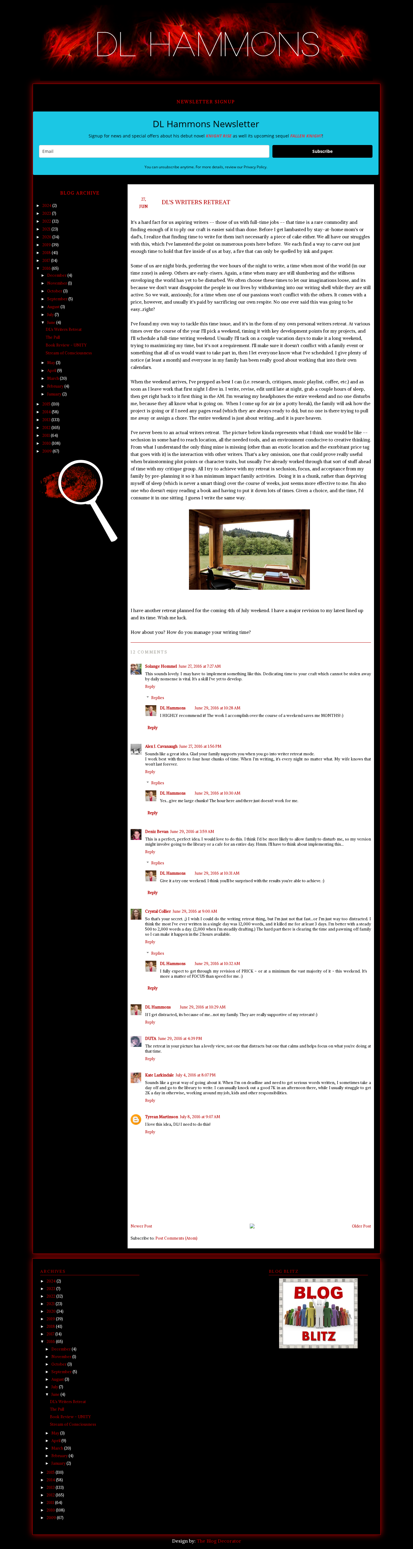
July (51, 314)
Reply (150, 686)
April (52, 370)
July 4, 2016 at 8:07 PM (196, 1075)
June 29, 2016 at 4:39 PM (180, 1038)
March (53, 378)
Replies (157, 697)
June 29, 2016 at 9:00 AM (195, 911)
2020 (47, 237)
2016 (47, 268)
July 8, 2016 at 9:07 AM (200, 1116)
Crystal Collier (158, 911)
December (57, 275)
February (55, 386)
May (51, 362)
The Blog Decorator (219, 1541)
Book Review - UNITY (66, 345)
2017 (46, 260)
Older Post (361, 1226)
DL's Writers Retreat (64, 329)
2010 (47, 443)
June (51, 322)
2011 (46, 435)
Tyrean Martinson (161, 1116)
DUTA (150, 1038)
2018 (47, 252)
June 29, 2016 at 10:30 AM (217, 793)
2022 (47, 221)
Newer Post (141, 1226)
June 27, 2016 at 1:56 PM (200, 746)
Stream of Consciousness (69, 353)
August (53, 306)
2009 (47, 451)
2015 (46, 404)
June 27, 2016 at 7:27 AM (200, 666)
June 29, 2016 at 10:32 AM (217, 963)
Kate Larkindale (159, 1075)
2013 (46, 419)
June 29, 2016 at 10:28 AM (217, 708)
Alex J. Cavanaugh (161, 746)
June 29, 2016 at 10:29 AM (203, 1007)
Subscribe (322, 151)
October (55, 291)
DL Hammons (173, 708)
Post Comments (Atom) (176, 1238)
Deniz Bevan (156, 831)
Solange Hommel (161, 666)
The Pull (53, 337)
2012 (46, 427)
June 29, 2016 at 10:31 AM (217, 873)
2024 (47, 205)
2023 (47, 213)
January (54, 394)
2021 (46, 229)
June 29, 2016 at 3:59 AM (192, 831)
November (57, 283)
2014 (47, 412)
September (57, 299)
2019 (47, 244)
